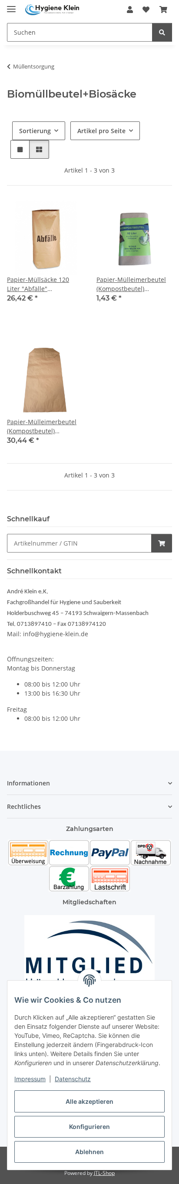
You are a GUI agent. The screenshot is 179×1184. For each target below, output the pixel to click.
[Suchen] (162, 32)
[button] (130, 9)
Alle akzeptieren (89, 1101)
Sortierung (35, 131)
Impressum (30, 1079)
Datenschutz (73, 1079)
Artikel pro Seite (101, 131)
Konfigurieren (89, 1126)
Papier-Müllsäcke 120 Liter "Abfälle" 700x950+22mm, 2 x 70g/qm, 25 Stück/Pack (39, 284)
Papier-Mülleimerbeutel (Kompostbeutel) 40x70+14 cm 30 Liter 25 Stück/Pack (42, 426)
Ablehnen (89, 1151)
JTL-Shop (104, 1173)
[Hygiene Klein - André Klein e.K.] (52, 10)
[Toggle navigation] (11, 5)
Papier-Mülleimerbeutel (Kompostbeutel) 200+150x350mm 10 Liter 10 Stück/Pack (132, 284)
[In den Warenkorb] (161, 543)
